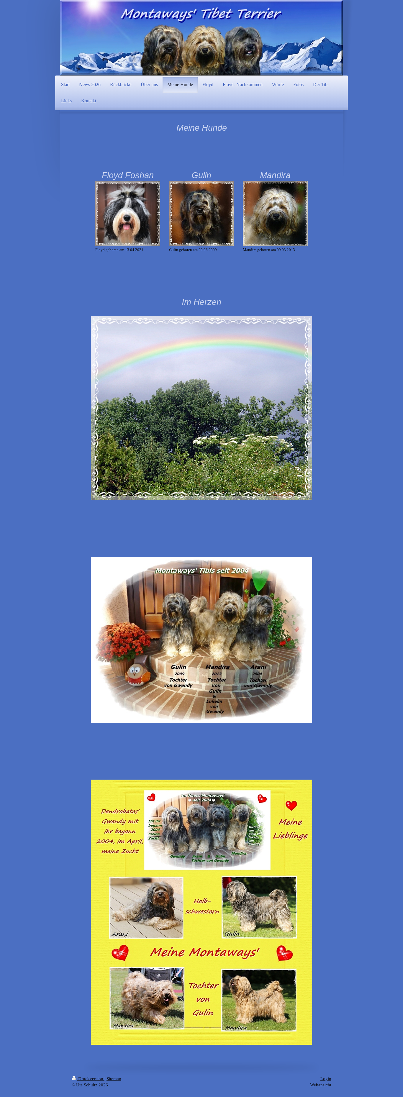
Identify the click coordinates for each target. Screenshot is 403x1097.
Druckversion (90, 1078)
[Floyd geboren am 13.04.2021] (127, 213)
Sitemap (114, 1078)
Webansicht (320, 1085)
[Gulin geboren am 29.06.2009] (201, 213)
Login (325, 1078)
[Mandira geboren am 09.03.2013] (275, 213)
